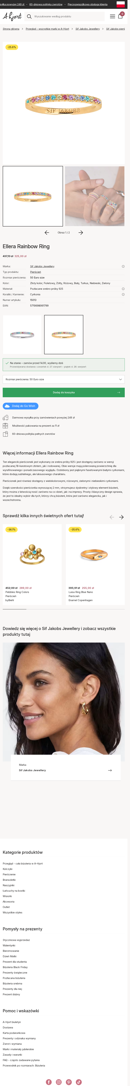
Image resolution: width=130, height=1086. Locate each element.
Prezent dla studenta (15, 961)
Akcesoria (8, 901)
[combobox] (68, 16)
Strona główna (11, 28)
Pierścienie (9, 874)
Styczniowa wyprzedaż (16, 940)
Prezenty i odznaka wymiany (19, 1038)
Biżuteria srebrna (12, 983)
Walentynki (9, 945)
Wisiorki (7, 896)
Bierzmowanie (11, 950)
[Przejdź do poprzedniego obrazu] (47, 232)
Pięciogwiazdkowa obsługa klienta (82, 4)
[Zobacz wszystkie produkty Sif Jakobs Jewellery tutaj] (123, 266)
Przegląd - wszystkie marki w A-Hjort (47, 28)
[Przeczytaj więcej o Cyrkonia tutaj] (123, 294)
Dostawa (8, 1027)
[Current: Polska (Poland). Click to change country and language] (121, 4)
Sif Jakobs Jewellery (87, 28)
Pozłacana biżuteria (14, 978)
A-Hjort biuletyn (12, 1022)
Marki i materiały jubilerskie (18, 1049)
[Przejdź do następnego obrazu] (80, 232)
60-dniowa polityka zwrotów (40, 4)
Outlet (6, 907)
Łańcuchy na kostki (14, 890)
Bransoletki (9, 879)
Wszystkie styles (12, 912)
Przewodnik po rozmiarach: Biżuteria (24, 1065)
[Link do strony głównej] (12, 16)
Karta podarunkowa (14, 1033)
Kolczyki (7, 869)
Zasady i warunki (12, 1054)
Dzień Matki (9, 956)
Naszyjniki (8, 885)
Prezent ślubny (11, 994)
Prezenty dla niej (12, 989)
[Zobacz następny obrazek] (121, 517)
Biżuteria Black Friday (15, 967)
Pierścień (35, 272)
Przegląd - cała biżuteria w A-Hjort (23, 863)
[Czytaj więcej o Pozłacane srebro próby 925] (123, 288)
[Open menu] (112, 16)
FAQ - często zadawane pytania (21, 1060)
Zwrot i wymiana (12, 1043)
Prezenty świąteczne (15, 972)
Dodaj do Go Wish (23, 406)
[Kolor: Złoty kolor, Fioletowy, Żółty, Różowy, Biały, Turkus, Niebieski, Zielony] (63, 334)
